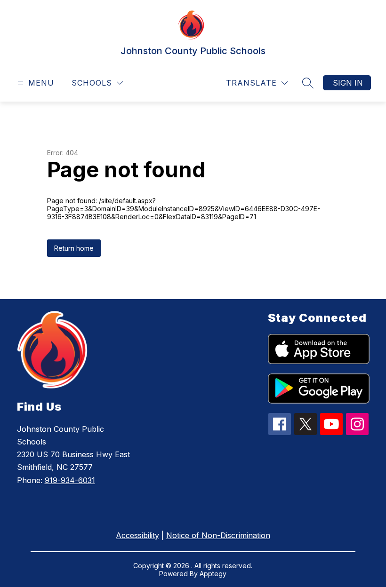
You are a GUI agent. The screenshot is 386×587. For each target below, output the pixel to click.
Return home (74, 248)
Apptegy (213, 574)
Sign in (348, 82)
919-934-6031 (70, 480)
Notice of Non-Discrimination (218, 535)
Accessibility (137, 535)
